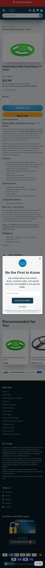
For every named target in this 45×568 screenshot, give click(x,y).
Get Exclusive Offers (22, 300)
